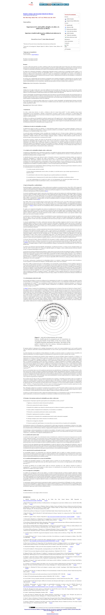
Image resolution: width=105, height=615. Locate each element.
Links (46, 500)
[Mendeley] (65, 45)
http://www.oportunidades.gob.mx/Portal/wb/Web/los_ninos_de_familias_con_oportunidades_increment (45, 586)
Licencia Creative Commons (71, 607)
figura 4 (26, 242)
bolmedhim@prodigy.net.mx (52, 613)
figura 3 (31, 205)
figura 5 (26, 288)
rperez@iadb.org (35, 54)
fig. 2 (39, 199)
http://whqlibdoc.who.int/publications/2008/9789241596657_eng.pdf (44, 540)
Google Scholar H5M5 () (73, 21)
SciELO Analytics (70, 19)
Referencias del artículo (72, 29)
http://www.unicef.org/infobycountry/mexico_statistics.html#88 (61, 516)
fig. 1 (47, 191)
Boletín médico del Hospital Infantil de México (38, 14)
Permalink (68, 49)
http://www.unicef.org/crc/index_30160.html (32, 500)
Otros (67, 45)
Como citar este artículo (72, 31)
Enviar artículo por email (72, 37)
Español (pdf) (69, 25)
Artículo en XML (70, 27)
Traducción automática (71, 35)
